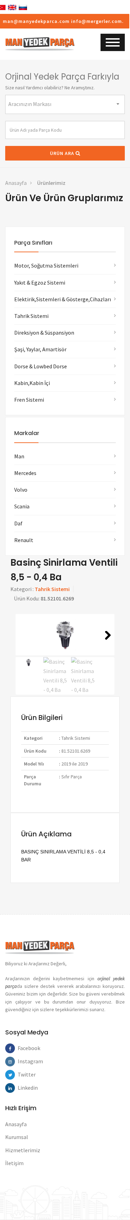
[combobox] (65, 104)
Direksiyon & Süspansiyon (44, 332)
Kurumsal (16, 1136)
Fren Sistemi (29, 399)
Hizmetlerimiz (22, 1150)
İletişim (14, 1163)
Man (19, 456)
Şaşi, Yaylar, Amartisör (40, 349)
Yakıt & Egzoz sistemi (39, 282)
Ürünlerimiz (51, 182)
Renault (23, 540)
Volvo (20, 489)
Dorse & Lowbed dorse (40, 366)
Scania (21, 506)
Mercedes (25, 472)
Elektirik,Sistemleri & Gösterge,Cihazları (62, 299)
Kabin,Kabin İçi (32, 382)
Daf (18, 523)
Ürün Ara (63, 153)
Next (105, 644)
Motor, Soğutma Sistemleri (46, 265)
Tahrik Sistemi (31, 315)
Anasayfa (16, 182)
